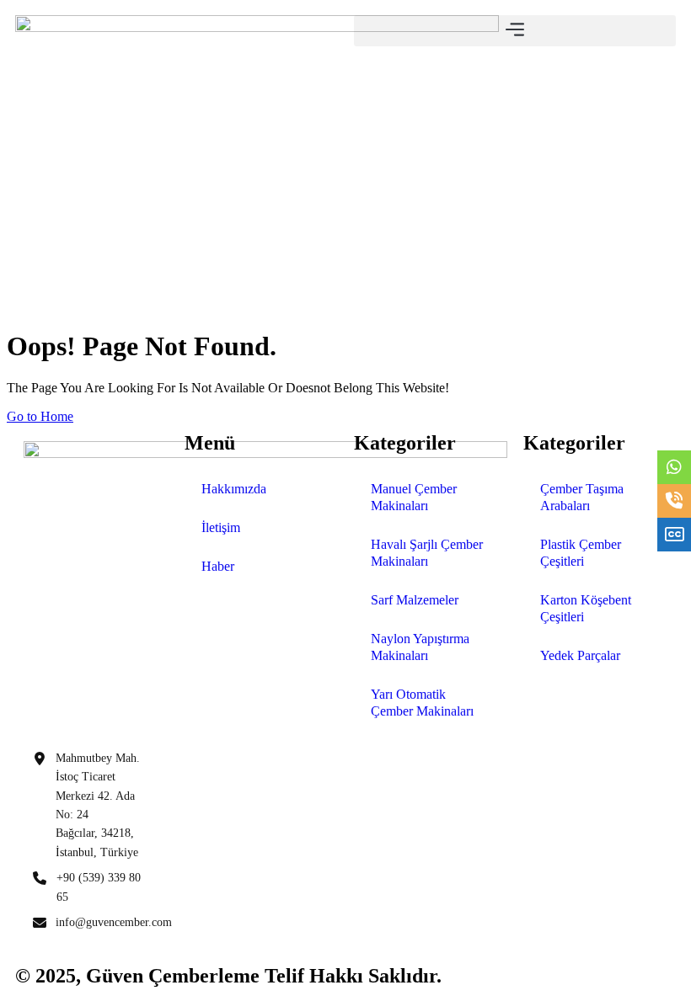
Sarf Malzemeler (414, 600)
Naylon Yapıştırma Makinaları (420, 647)
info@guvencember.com (114, 922)
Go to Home (40, 416)
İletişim (220, 527)
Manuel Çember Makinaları (414, 497)
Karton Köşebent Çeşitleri (585, 608)
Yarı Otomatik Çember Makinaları (422, 702)
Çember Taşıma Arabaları (582, 497)
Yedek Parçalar (580, 655)
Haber (217, 566)
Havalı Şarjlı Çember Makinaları (427, 552)
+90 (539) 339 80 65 (98, 886)
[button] (515, 30)
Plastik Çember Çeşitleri (580, 552)
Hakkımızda (233, 489)
